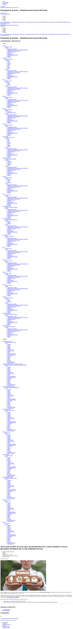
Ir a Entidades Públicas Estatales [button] (11, 478)
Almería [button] (8, 61)
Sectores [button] (6, 47)
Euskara (4, 18)
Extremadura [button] (5, 235)
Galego (4, 19)
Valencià (4, 20)
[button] (5, 14)
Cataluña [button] (4, 176)
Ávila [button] (8, 139)
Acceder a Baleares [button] (8, 97)
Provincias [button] (7, 60)
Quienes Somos (5, 2)
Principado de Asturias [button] (7, 313)
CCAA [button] (6, 343)
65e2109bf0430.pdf (6, 609)
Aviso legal (5, 623)
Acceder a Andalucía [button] (9, 59)
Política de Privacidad (7, 624)
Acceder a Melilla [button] (8, 273)
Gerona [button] (8, 180)
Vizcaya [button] (8, 301)
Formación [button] (9, 56)
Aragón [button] (4, 79)
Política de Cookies (6, 626)
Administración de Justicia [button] (12, 48)
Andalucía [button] (4, 58)
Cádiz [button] (8, 62)
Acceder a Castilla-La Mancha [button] (10, 158)
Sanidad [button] (8, 57)
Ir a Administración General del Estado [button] (12, 387)
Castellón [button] (9, 222)
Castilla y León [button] (5, 136)
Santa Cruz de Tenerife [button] (11, 112)
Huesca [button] (8, 82)
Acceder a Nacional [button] (8, 46)
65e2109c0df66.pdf (6, 610)
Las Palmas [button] (9, 111)
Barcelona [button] (9, 179)
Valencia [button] (8, 223)
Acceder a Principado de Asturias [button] (11, 314)
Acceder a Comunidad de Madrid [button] (11, 207)
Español (4, 16)
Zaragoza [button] (9, 84)
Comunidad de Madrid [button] (7, 206)
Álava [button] (8, 299)
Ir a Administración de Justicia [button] (10, 342)
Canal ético (5, 625)
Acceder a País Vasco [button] (9, 297)
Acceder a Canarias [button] (8, 109)
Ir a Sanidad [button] (7, 523)
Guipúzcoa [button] (9, 300)
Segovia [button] (8, 143)
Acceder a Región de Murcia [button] (10, 326)
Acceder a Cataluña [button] (8, 177)
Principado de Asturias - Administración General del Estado (14, 22)
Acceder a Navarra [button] (8, 285)
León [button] (8, 141)
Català (4, 17)
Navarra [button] (4, 284)
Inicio (4, 1)
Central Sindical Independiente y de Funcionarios (9, 7)
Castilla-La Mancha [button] (6, 157)
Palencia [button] (8, 142)
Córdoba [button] (8, 63)
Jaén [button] (8, 66)
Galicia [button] (4, 247)
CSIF (1, 620)
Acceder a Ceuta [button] (8, 194)
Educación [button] (9, 74)
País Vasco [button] (5, 296)
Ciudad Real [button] (9, 162)
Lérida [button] (8, 181)
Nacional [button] (4, 45)
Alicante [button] (8, 221)
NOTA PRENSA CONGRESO (13, 597)
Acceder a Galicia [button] (8, 248)
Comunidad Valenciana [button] (7, 218)
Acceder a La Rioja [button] (8, 260)
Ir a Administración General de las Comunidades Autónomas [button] (16, 364)
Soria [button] (8, 144)
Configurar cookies (6, 627)
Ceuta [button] (4, 193)
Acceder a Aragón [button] (8, 80)
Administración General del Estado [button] (13, 50)
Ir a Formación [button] (7, 500)
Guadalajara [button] (9, 164)
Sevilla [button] (8, 68)
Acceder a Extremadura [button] (9, 236)
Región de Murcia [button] (6, 325)
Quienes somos (5, 622)
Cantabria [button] (4, 123)
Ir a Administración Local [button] (9, 410)
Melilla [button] (4, 272)
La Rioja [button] (4, 259)
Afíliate (4, 4)
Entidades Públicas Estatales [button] (12, 55)
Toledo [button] (8, 165)
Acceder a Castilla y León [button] (9, 137)
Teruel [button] (8, 83)
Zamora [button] (8, 146)
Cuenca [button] (8, 163)
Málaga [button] (8, 67)
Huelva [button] (8, 65)
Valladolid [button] (9, 145)
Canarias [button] (4, 108)
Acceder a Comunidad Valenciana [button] (11, 219)
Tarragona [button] (9, 182)
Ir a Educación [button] (7, 432)
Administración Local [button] (11, 51)
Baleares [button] (4, 96)
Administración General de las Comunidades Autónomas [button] (17, 49)
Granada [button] (8, 64)
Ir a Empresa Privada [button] (9, 455)
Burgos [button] (8, 140)
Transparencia (5, 3)
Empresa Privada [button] (10, 54)
